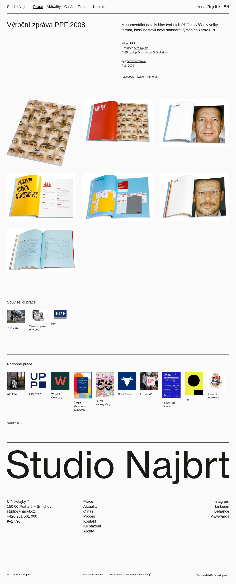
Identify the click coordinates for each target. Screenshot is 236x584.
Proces (89, 516)
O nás (88, 511)
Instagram (221, 501)
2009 (131, 65)
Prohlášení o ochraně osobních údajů (130, 574)
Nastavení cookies (93, 574)
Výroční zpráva (136, 61)
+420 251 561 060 (22, 516)
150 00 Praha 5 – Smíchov (29, 506)
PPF (132, 43)
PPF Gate (12, 327)
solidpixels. (223, 575)
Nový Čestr (124, 394)
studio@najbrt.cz (21, 511)
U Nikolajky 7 (18, 501)
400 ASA (12, 394)
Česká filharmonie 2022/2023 (80, 406)
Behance (221, 511)
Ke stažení (92, 526)
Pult (187, 399)
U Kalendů (146, 394)
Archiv (88, 531)
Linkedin (222, 506)
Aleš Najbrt (141, 48)
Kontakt (89, 521)
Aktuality (90, 506)
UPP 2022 (35, 394)
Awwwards (220, 516)
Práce (88, 501)
